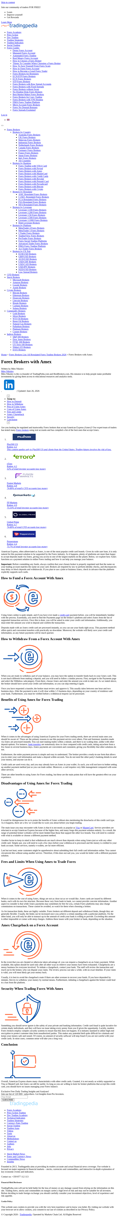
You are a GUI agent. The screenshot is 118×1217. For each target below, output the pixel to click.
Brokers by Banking (22, 163)
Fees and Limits (14, 412)
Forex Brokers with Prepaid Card (33, 181)
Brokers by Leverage (22, 207)
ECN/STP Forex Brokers (24, 76)
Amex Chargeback (15, 414)
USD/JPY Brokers (26, 267)
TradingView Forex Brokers (31, 236)
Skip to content (8, 2)
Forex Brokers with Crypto (30, 189)
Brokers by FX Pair (22, 251)
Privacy (10, 1149)
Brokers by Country (22, 132)
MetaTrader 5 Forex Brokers (31, 230)
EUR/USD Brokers (27, 254)
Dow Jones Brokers (22, 339)
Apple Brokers (19, 287)
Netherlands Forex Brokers (30, 145)
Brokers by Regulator (22, 192)
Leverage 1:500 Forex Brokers (32, 217)
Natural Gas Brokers (22, 324)
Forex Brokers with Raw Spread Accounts (32, 84)
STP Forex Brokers (21, 81)
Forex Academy (14, 32)
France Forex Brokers (28, 153)
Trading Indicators (15, 42)
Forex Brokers (13, 129)
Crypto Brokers (14, 290)
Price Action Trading (16, 1113)
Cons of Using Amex (16, 409)
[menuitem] (8, 120)
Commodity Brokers (16, 311)
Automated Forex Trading (24, 55)
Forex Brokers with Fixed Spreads (28, 86)
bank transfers (34, 744)
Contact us (12, 1141)
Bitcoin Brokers (20, 293)
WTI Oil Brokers (20, 318)
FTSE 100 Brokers (21, 342)
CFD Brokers (13, 274)
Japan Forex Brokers (27, 155)
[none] (62, 120)
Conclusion (12, 419)
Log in (4, 115)
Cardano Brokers (20, 306)
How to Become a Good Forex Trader (30, 71)
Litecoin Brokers (20, 300)
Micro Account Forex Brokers (26, 105)
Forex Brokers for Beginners (26, 74)
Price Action (12, 35)
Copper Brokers (20, 331)
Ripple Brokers (19, 303)
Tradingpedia (26, 1214)
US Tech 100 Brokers (23, 344)
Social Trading (13, 45)
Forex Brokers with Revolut (31, 179)
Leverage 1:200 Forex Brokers (32, 212)
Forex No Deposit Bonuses (25, 107)
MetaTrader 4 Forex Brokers (31, 228)
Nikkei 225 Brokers (22, 347)
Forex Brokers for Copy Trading (27, 97)
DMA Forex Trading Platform (26, 102)
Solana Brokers (20, 308)
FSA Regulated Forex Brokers (32, 202)
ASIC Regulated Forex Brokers (32, 194)
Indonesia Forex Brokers (29, 142)
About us (11, 1136)
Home (4, 354)
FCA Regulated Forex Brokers (32, 199)
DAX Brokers (19, 350)
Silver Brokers (19, 316)
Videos (10, 1131)
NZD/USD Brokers (27, 269)
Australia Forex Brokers (29, 135)
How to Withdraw (15, 404)
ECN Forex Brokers (22, 79)
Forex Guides (13, 48)
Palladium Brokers (21, 326)
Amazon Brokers (20, 282)
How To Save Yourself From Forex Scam (31, 66)
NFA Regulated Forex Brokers (32, 204)
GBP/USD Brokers (27, 256)
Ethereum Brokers (21, 295)
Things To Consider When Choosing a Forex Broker (37, 63)
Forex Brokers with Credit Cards (33, 176)
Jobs (9, 1146)
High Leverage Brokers (29, 223)
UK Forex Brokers (27, 137)
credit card (64, 615)
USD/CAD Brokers (27, 264)
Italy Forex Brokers (27, 158)
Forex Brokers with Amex (30, 171)
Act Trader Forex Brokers (30, 249)
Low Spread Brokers (27, 272)
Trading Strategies (15, 40)
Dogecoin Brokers (21, 298)
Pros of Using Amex (16, 406)
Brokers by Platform (22, 225)
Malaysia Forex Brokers (29, 140)
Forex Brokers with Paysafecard (33, 184)
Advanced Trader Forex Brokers (33, 243)
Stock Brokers (13, 277)
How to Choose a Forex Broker (27, 61)
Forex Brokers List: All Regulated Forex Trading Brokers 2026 (37, 354)
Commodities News (16, 1159)
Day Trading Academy (17, 1115)
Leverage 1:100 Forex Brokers (32, 210)
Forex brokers (22, 430)
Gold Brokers (19, 313)
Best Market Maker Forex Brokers (28, 94)
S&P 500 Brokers (21, 337)
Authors (10, 1144)
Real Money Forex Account (25, 58)
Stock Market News (16, 1154)
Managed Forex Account (24, 53)
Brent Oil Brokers (21, 321)
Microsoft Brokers (21, 280)
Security (10, 417)
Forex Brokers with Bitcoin (30, 186)
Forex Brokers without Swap (26, 89)
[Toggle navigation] (2, 125)
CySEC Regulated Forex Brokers (33, 197)
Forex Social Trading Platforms (32, 241)
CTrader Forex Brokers (29, 233)
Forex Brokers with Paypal (30, 168)
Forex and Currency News (19, 1156)
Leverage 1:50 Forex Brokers (31, 215)
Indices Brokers (14, 334)
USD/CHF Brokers (27, 261)
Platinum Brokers (20, 329)
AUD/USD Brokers (27, 259)
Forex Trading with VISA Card (32, 166)
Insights (10, 1161)
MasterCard (88, 827)
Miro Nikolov (7, 371)
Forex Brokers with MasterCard (32, 173)
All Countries (24, 160)
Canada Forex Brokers (28, 147)
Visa (78, 827)
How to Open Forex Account (26, 68)
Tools (9, 1133)
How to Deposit (14, 401)
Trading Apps (13, 1128)
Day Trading (12, 37)
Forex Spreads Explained (24, 110)
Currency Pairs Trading (17, 1123)
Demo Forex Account (22, 50)
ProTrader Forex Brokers (29, 238)
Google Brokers (20, 285)
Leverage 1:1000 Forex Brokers (32, 220)
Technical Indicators (16, 1118)
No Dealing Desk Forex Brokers (27, 92)
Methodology (13, 1138)
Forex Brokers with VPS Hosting (28, 99)
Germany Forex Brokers (29, 150)
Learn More (6, 22)
